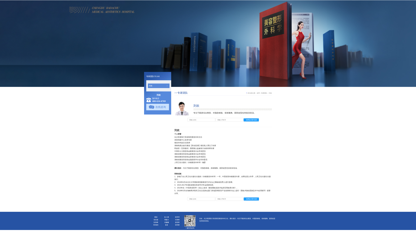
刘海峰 (177, 220)
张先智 (156, 220)
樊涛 (155, 217)
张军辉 (177, 225)
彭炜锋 (156, 222)
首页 (258, 93)
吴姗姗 (166, 222)
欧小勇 (166, 217)
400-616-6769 (159, 101)
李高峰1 (156, 225)
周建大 (166, 220)
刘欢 (150, 86)
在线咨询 (160, 107)
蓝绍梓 (177, 222)
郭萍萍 (177, 217)
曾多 (166, 225)
